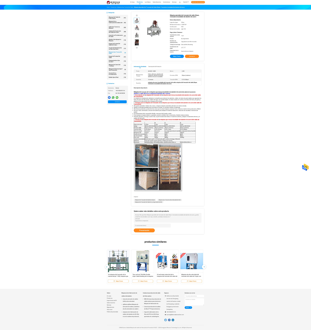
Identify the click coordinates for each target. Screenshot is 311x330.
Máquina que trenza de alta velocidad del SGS (170, 199)
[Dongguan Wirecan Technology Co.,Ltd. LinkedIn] (173, 320)
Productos (109, 298)
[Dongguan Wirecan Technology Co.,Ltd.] (113, 2)
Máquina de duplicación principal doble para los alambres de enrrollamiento (166, 276)
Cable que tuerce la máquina (117, 27)
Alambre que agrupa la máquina (117, 40)
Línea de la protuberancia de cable (117, 36)
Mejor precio (177, 56)
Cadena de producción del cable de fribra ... (117, 31)
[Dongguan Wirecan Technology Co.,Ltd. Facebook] (169, 320)
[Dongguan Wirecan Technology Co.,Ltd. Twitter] (165, 320)
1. (134, 95)
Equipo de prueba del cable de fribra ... (117, 44)
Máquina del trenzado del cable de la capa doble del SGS (148, 202)
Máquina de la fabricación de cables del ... (117, 23)
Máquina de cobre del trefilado (117, 65)
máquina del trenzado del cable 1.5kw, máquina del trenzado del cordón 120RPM (117, 276)
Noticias (109, 305)
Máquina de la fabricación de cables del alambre (129, 294)
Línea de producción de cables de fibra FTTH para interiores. (152, 308)
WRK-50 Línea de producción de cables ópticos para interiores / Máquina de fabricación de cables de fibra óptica (152, 301)
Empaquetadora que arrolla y (117, 61)
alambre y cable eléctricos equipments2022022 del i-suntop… (152, 93)
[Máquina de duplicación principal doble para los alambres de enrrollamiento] (167, 261)
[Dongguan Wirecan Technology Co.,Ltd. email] (109, 97)
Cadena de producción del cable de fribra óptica (151, 294)
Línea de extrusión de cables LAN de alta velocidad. (130, 300)
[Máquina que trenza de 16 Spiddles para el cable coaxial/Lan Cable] (191, 261)
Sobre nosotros (111, 302)
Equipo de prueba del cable (117, 57)
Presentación (144, 230)
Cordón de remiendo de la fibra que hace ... (117, 48)
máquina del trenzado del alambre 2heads (145, 199)
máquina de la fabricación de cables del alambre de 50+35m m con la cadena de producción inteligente (131, 314)
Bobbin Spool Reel (117, 77)
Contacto (117, 101)
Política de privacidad (112, 311)
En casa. (109, 296)
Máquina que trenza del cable (117, 52)
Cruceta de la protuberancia (117, 73)
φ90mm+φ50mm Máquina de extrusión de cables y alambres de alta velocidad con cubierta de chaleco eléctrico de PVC (131, 307)
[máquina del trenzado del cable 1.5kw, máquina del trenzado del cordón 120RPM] (118, 261)
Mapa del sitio (110, 307)
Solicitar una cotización (198, 2)
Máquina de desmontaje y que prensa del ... (117, 69)
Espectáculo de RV (112, 300)
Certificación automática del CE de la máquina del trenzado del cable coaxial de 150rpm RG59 (142, 276)
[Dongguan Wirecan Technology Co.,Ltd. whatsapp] (113, 97)
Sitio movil (109, 309)
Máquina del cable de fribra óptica (117, 17)
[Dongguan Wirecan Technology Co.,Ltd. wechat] (117, 97)
